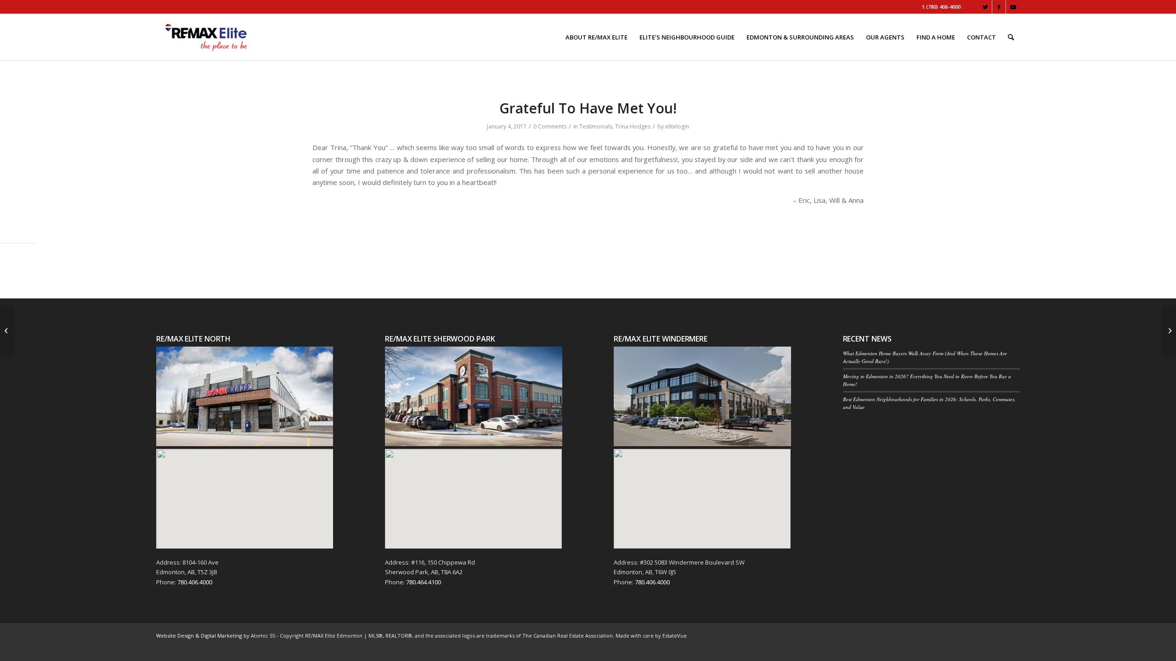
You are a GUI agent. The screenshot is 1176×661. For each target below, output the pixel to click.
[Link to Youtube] (1013, 7)
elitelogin (677, 126)
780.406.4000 (194, 582)
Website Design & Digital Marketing (199, 635)
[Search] (1011, 37)
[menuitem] (596, 37)
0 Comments (549, 126)
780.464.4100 (423, 582)
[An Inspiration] (7, 330)
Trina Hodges (632, 126)
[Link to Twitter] (985, 7)
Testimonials (595, 126)
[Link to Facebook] (999, 7)
